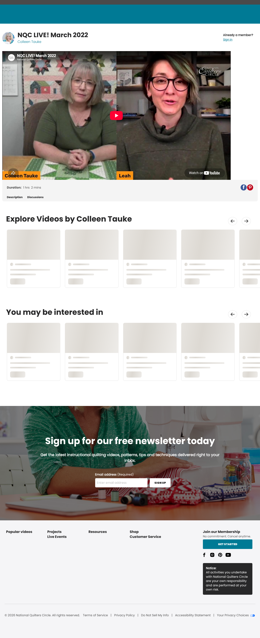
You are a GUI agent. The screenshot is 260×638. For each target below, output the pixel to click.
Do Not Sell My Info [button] (155, 615)
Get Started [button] (227, 544)
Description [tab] (15, 197)
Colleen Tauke (29, 41)
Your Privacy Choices (233, 615)
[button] (238, 37)
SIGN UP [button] (160, 483)
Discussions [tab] (35, 197)
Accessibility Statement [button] (193, 615)
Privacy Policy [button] (124, 615)
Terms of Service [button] (95, 615)
